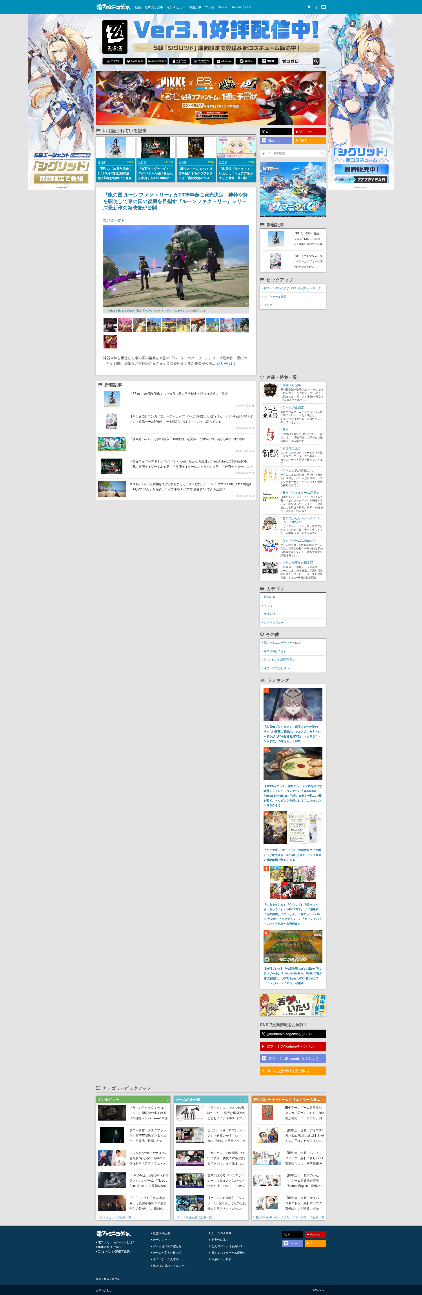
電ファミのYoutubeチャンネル (290, 1046)
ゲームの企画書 (221, 1233)
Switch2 (236, 7)
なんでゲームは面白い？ (227, 1246)
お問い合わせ (104, 1290)
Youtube (305, 131)
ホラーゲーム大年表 (166, 1259)
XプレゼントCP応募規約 (279, 659)
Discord (273, 140)
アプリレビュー (274, 622)
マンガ (209, 7)
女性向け (269, 614)
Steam (222, 7)
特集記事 (195, 7)
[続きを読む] (225, 363)
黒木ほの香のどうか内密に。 (171, 1266)
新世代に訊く (220, 1239)
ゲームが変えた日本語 (167, 1252)
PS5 (248, 7)
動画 (138, 7)
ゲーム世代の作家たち (167, 1246)
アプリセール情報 (275, 296)
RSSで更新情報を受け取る (287, 1070)
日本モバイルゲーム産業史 (228, 1252)
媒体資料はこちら (275, 651)
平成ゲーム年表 (221, 1259)
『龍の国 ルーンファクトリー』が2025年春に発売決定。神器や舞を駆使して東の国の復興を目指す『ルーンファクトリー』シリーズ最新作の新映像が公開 (175, 201)
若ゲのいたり (161, 1239)
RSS (303, 140)
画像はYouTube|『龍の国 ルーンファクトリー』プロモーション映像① (156, 310)
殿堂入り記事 (154, 7)
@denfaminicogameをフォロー (291, 1033)
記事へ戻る (115, 220)
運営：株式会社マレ (276, 668)
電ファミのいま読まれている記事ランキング (292, 288)
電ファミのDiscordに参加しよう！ (295, 1058)
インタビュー (176, 7)
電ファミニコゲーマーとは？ (282, 642)
